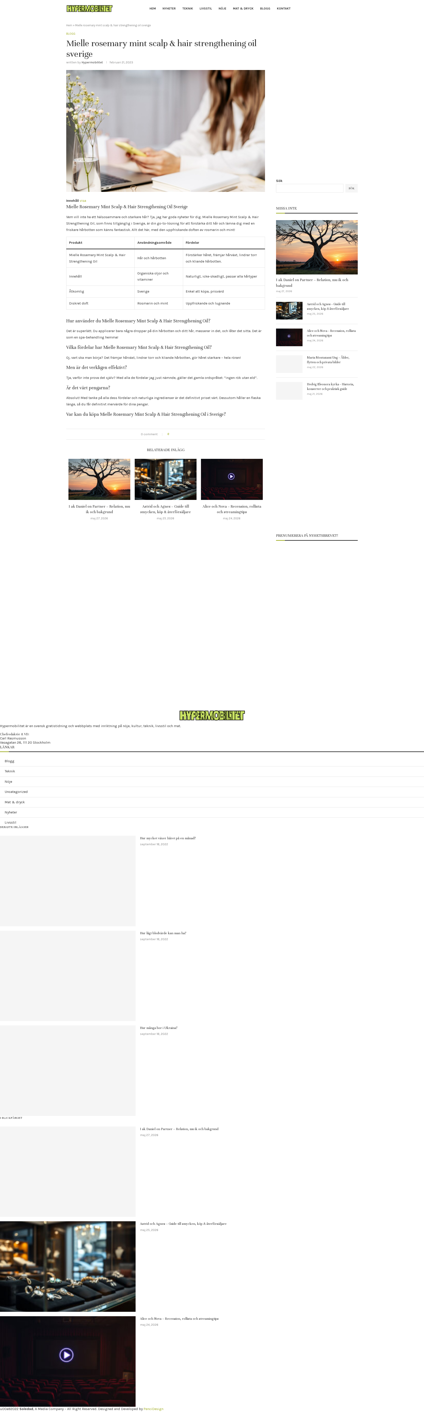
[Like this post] (171, 434)
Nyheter (169, 8)
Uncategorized (16, 792)
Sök (279, 181)
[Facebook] (328, 9)
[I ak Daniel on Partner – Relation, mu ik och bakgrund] (99, 479)
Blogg (265, 8)
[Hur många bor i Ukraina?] (68, 1070)
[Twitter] (333, 9)
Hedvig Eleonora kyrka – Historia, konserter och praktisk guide (330, 386)
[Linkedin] (349, 9)
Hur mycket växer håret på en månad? (168, 838)
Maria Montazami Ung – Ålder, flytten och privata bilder (328, 360)
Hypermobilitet (92, 62)
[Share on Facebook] (176, 434)
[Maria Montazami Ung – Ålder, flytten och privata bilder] (289, 364)
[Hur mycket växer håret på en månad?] (68, 881)
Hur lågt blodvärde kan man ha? (163, 933)
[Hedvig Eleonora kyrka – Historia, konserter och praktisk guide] (289, 391)
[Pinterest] (344, 9)
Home (3, 1414)
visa (83, 201)
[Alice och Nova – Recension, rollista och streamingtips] (232, 479)
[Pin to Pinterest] (186, 434)
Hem (153, 8)
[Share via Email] (190, 434)
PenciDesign (153, 1409)
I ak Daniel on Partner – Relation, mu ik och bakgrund (312, 283)
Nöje (222, 8)
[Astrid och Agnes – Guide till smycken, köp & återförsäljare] (166, 479)
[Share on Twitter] (181, 434)
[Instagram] (338, 9)
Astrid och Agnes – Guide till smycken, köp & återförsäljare (328, 306)
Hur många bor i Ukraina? (159, 1028)
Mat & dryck (243, 8)
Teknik (187, 8)
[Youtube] (354, 9)
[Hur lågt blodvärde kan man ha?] (68, 976)
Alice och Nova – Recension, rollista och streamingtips (331, 333)
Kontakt (284, 8)
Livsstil (206, 8)
